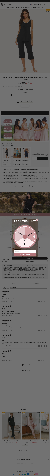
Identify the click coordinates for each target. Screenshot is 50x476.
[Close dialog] (37, 220)
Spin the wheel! (25, 254)
